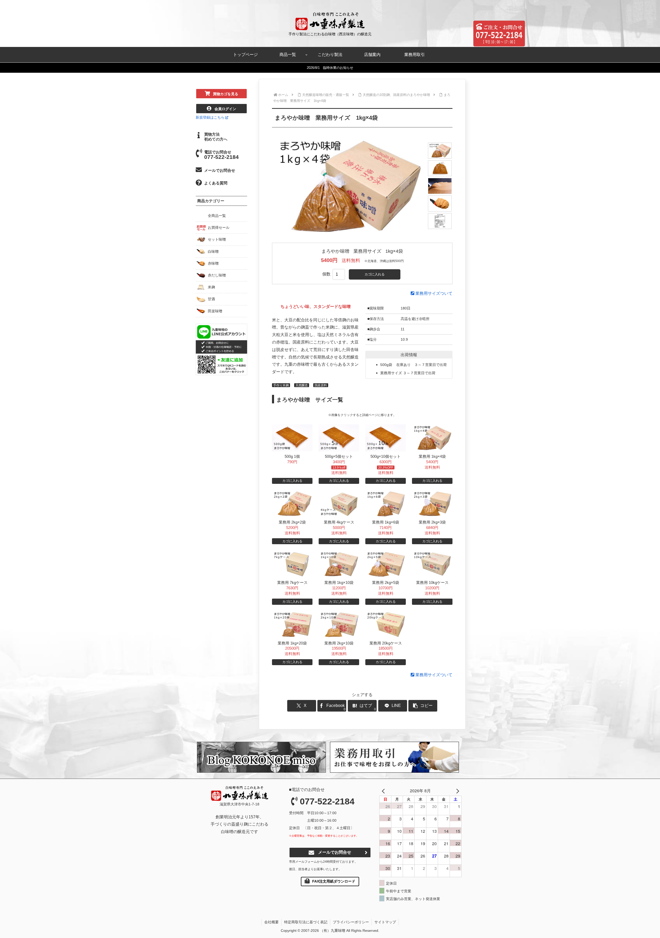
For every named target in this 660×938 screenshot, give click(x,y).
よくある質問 (215, 183)
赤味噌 (213, 263)
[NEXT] (456, 791)
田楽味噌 (215, 311)
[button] (422, 706)
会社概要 (271, 922)
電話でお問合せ (221, 155)
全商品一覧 (217, 216)
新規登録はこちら (210, 117)
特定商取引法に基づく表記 (305, 922)
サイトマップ (385, 922)
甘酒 (211, 299)
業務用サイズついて (433, 293)
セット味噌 (217, 239)
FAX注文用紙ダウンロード (333, 881)
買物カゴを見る (225, 94)
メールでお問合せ (219, 170)
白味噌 (213, 251)
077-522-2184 (327, 801)
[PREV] (384, 791)
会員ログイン (225, 109)
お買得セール (218, 227)
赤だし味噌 (217, 275)
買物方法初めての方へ (215, 137)
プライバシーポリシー (351, 922)
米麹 (211, 287)
